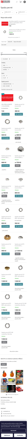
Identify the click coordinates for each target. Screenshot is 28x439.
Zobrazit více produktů (13, 37)
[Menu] (24, 1)
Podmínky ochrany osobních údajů (8, 402)
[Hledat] (16, 1)
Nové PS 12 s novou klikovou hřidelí (8, 361)
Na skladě (6, 59)
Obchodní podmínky (5, 400)
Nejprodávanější (17, 41)
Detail (17, 138)
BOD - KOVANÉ (7, 86)
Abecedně (3, 45)
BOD (5, 65)
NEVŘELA (6, 69)
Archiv (4, 364)
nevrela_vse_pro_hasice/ (8, 416)
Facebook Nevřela (7, 413)
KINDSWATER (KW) (8, 84)
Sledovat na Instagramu (13, 394)
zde (19, 427)
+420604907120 (6, 411)
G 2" (5, 75)
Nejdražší (10, 41)
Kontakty (3, 404)
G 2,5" (5, 78)
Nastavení (13, 430)
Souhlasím (20, 435)
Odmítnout (7, 435)
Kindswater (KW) (8, 67)
